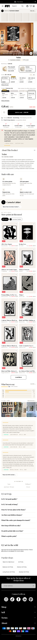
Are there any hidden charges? (11, 515)
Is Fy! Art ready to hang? (9, 504)
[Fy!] (7, 6)
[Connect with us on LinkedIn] (25, 599)
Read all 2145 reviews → (9, 474)
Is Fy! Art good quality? (9, 499)
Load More (18, 377)
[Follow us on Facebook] (18, 599)
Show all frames (5, 100)
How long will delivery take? (11, 526)
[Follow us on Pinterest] (31, 599)
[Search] (22, 6)
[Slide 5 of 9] (2, 46)
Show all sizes (5, 84)
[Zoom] (31, 53)
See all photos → (32, 400)
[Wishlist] (31, 6)
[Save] (16, 224)
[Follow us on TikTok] (12, 599)
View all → (32, 11)
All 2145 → (33, 384)
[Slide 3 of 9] (2, 39)
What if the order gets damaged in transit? (15, 520)
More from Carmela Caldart (11, 207)
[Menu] (2, 6)
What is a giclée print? (9, 536)
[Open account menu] (27, 6)
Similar (6, 219)
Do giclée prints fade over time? (12, 531)
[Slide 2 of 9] (2, 35)
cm (34, 74)
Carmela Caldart (15, 60)
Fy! (20, 636)
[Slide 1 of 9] (2, 32)
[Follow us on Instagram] (6, 599)
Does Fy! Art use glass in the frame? (13, 510)
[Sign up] (33, 585)
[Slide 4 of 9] (2, 42)
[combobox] (18, 6)
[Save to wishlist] (4, 112)
